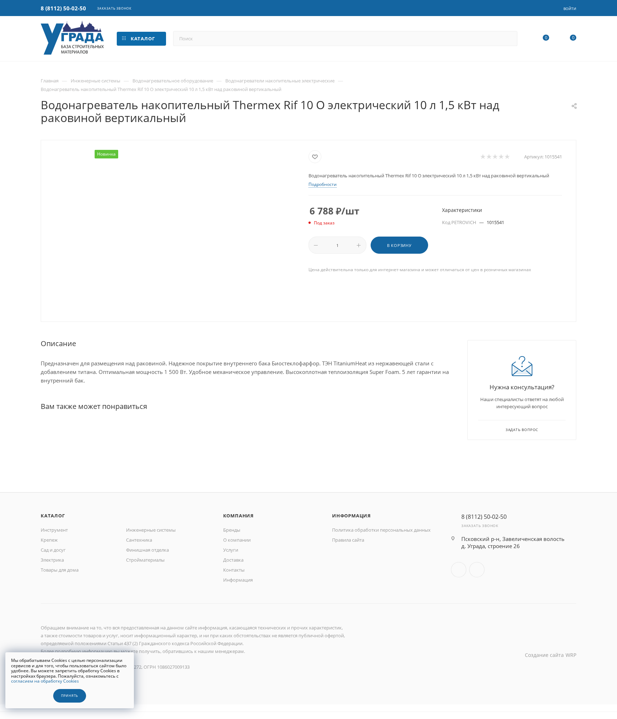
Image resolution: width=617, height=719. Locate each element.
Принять (70, 696)
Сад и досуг (53, 550)
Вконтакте (458, 569)
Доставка (233, 560)
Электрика (52, 560)
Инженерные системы (151, 530)
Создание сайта (544, 655)
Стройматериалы (145, 560)
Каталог (53, 515)
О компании (237, 540)
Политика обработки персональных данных (381, 530)
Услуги (230, 550)
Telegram (477, 569)
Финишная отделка (147, 550)
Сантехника (139, 540)
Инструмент (54, 530)
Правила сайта (348, 540)
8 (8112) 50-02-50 (63, 8)
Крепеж (49, 540)
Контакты (234, 570)
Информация (238, 580)
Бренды (231, 530)
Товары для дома (60, 570)
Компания (238, 515)
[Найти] (508, 38)
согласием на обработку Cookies (45, 681)
